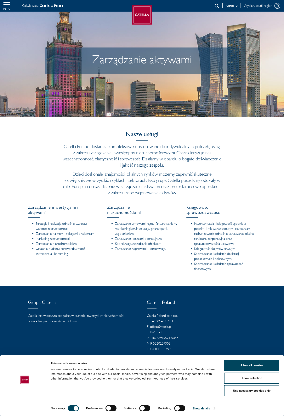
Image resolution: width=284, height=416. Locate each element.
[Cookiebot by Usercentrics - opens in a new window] (25, 408)
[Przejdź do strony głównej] (142, 15)
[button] (7, 6)
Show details (201, 408)
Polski (229, 6)
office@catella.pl (160, 326)
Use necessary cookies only (251, 390)
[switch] (110, 408)
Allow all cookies (251, 365)
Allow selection (251, 378)
